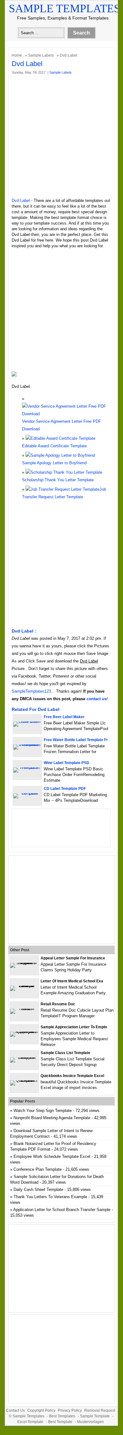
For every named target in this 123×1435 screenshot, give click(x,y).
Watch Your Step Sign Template (43, 1110)
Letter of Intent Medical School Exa (72, 981)
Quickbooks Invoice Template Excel (72, 1076)
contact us (97, 698)
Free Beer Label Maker (64, 717)
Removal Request (99, 1410)
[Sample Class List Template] (24, 1057)
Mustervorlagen (90, 1422)
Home (17, 55)
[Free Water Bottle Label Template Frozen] (27, 744)
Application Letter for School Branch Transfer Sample (61, 1209)
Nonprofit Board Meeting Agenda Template (52, 1117)
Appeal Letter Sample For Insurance (73, 958)
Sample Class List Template (65, 1053)
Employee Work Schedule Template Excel (52, 1156)
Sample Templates (64, 8)
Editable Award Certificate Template (54, 446)
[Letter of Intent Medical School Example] (24, 985)
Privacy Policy (70, 1410)
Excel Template (30, 1422)
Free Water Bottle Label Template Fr (76, 740)
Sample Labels (41, 55)
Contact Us (15, 1410)
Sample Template (95, 1416)
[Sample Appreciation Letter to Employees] (24, 1031)
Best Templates (62, 1416)
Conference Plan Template (38, 1169)
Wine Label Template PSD (66, 763)
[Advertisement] (61, 136)
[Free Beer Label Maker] (27, 721)
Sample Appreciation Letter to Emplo (74, 1027)
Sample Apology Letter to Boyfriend (54, 463)
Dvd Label (21, 200)
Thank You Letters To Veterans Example (50, 1196)
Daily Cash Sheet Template (38, 1189)
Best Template (60, 1422)
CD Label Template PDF (65, 788)
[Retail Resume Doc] (24, 1008)
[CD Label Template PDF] (27, 793)
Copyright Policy (41, 1410)
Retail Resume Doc (58, 1004)
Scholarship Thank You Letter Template (58, 479)
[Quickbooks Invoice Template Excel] (24, 1080)
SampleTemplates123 (31, 691)
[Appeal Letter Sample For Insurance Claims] (24, 962)
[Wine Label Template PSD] (27, 767)
